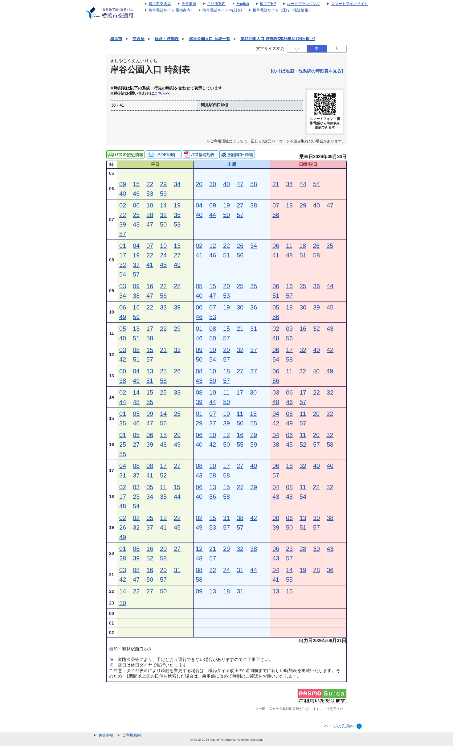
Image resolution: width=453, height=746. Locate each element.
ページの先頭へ (339, 725)
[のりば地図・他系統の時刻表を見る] (307, 70)
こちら (160, 93)
